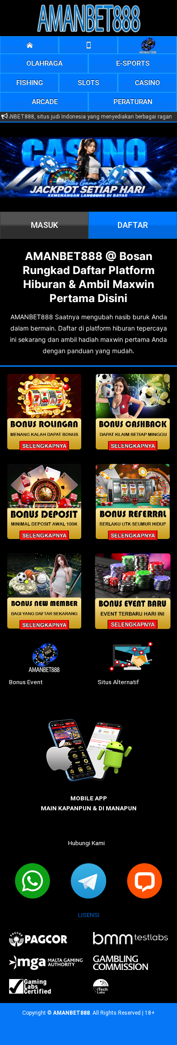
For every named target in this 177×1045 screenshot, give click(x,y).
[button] (44, 63)
